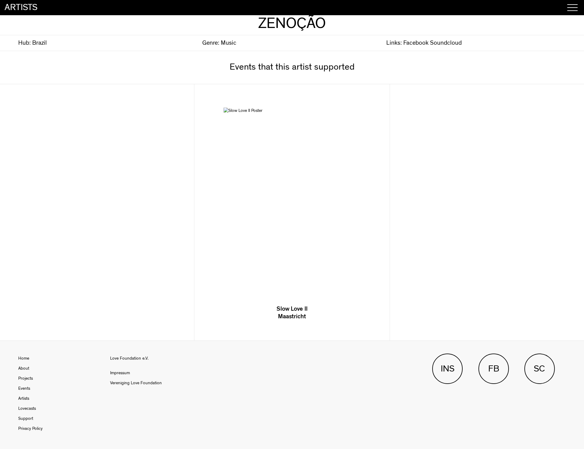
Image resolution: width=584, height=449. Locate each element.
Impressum (120, 373)
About (23, 368)
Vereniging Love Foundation (136, 383)
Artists (23, 398)
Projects (25, 378)
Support (25, 418)
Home (23, 358)
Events (24, 388)
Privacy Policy (30, 429)
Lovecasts (27, 408)
